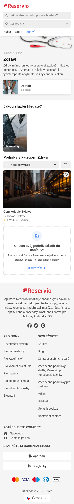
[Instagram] (42, 325)
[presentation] (68, 6)
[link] (6, 32)
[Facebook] (29, 325)
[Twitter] (36, 325)
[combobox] (38, 24)
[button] (31, 164)
